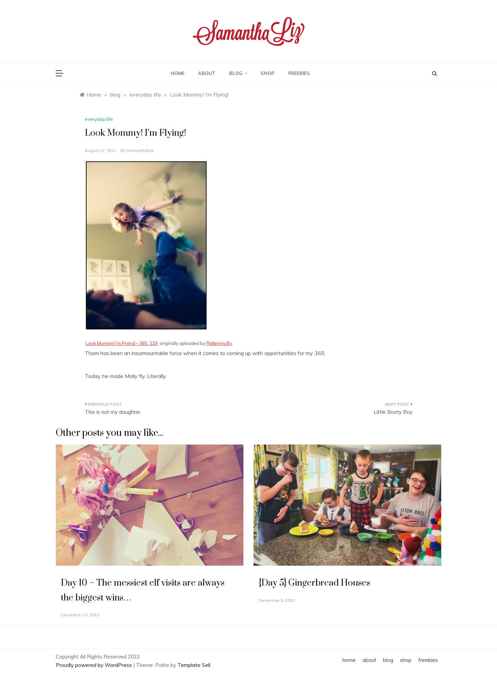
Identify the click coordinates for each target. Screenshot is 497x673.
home (178, 73)
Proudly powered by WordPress (94, 665)
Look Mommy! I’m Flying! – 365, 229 (122, 343)
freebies (299, 73)
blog (235, 73)
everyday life (99, 119)
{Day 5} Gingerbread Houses (314, 583)
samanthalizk (139, 150)
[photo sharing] (146, 244)
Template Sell (194, 665)
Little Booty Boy (393, 412)
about (207, 73)
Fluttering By (219, 343)
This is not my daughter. (113, 412)
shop (268, 73)
